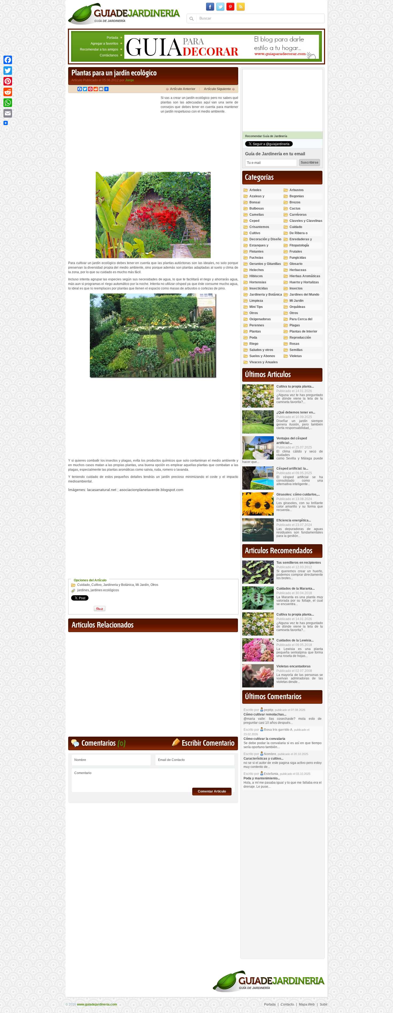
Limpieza (256, 301)
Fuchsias (256, 258)
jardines (83, 590)
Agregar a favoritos (104, 43)
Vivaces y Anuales (263, 362)
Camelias (256, 214)
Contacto (287, 1004)
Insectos (296, 288)
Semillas (296, 350)
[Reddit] (7, 92)
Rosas (294, 344)
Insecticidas (258, 288)
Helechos (256, 270)
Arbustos (297, 190)
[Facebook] (7, 60)
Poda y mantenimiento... (262, 778)
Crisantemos (259, 227)
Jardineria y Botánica (118, 585)
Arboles (255, 190)
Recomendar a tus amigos (99, 49)
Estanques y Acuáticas (258, 247)
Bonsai (254, 202)
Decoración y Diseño (265, 239)
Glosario (296, 264)
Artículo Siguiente (217, 89)
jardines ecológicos (105, 590)
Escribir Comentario (208, 743)
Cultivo (96, 585)
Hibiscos (256, 276)
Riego (253, 344)
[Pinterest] (7, 81)
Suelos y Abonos (262, 356)
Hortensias (257, 282)
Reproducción (300, 337)
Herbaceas (298, 270)
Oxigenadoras (260, 319)
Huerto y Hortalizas (304, 282)
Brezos (295, 202)
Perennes (256, 325)
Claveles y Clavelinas (306, 221)
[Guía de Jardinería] (124, 14)
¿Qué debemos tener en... (295, 412)
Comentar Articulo (212, 791)
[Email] (7, 113)
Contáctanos (109, 55)
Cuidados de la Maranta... (295, 588)
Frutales (296, 251)
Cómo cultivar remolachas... (265, 714)
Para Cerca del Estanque (301, 321)
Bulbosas (256, 208)
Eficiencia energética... (293, 520)
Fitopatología (299, 245)
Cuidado (83, 585)
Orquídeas (297, 307)
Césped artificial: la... (292, 468)
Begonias (297, 196)
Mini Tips (256, 307)
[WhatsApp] (7, 102)
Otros (154, 585)
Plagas (295, 325)
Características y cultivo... (263, 758)
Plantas (255, 331)
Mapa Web (307, 1004)
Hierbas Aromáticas (305, 276)
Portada (112, 38)
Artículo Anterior (182, 89)
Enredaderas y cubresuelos (301, 241)
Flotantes (256, 251)
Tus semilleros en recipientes (298, 563)
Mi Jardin (142, 585)
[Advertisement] (113, 133)
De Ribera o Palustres (298, 235)
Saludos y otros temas (261, 352)
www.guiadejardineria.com (97, 1004)
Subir (324, 1004)
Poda (253, 337)
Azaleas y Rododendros (259, 198)
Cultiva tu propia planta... (295, 386)
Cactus (295, 208)
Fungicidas (298, 258)
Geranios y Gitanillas (265, 264)
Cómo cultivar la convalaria (264, 739)
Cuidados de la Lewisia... (295, 640)
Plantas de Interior (303, 331)
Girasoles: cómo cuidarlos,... (298, 494)
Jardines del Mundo (304, 294)
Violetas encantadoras (293, 666)
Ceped (254, 221)
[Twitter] (7, 70)
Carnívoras (298, 214)
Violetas (296, 356)
